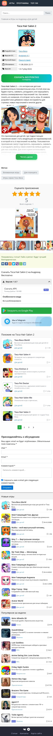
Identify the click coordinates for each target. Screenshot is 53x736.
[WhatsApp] (20, 263)
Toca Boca (23, 51)
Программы (22, 3)
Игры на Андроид (18, 19)
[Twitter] (13, 263)
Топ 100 (34, 3)
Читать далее (26, 157)
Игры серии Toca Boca (13, 178)
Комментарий (7, 466)
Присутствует (25, 60)
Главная (4, 19)
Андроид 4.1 (24, 55)
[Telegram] (24, 263)
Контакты (24, 733)
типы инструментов (21, 152)
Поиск (47, 13)
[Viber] (17, 263)
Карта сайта (36, 733)
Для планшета (30, 172)
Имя (3, 448)
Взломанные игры (11, 172)
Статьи (14, 733)
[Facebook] (6, 263)
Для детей (32, 19)
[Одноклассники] (10, 263)
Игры (11, 3)
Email (3, 457)
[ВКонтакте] (2, 263)
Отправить (7, 488)
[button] (23, 245)
